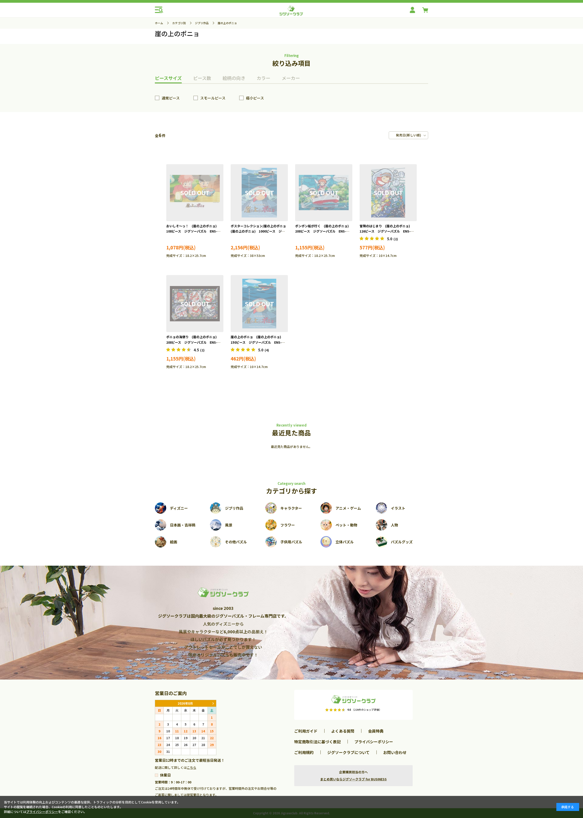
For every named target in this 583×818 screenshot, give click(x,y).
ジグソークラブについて (348, 752)
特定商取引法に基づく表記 (317, 741)
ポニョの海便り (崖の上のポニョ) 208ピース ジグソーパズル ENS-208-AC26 (193, 342)
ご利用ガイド (305, 731)
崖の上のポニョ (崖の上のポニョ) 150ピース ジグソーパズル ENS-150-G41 (257, 342)
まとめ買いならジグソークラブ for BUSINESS (353, 779)
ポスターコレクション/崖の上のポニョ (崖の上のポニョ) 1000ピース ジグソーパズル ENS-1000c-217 (260, 231)
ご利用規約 (304, 752)
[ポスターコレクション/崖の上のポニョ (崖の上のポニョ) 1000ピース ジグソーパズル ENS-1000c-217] (259, 192)
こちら (191, 767)
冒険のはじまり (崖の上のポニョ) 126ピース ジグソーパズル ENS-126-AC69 (386, 231)
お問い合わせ (395, 752)
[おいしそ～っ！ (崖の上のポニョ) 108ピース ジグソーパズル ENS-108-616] (195, 192)
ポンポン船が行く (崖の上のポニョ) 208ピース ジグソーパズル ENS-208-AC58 (323, 231)
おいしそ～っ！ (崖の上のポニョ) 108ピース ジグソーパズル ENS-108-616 (193, 231)
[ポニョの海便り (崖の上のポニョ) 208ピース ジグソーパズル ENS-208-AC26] (195, 303)
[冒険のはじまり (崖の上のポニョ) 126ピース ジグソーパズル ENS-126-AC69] (388, 192)
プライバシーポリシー (373, 741)
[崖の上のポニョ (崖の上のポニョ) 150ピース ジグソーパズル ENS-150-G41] (259, 303)
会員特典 (376, 731)
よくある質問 (342, 731)
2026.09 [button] (213, 703)
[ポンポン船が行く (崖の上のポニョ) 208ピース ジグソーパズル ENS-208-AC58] (324, 192)
